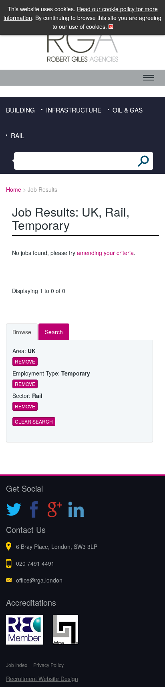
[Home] (82, 43)
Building (20, 109)
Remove (25, 361)
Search (54, 332)
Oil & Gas (128, 109)
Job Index (16, 664)
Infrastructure (73, 109)
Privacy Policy (48, 664)
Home (13, 189)
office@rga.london (39, 580)
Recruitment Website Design (42, 679)
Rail (17, 135)
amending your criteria (105, 253)
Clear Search (34, 421)
